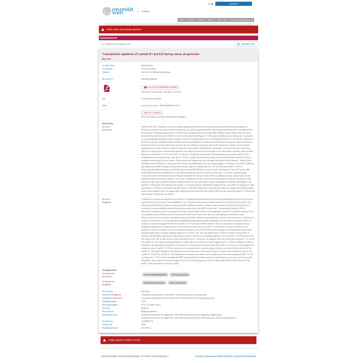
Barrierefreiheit (225, 356)
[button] (210, 4)
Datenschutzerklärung (245, 356)
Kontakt (199, 356)
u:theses (146, 11)
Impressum (210, 356)
